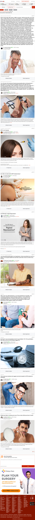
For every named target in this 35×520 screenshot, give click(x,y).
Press (24, 507)
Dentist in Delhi (2, 497)
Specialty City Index (20, 514)
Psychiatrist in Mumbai (8, 504)
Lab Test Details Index (3, 517)
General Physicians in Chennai (13, 499)
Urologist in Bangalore (19, 509)
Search (33, 7)
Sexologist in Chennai (13, 512)
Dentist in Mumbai (8, 497)
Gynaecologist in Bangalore (20, 503)
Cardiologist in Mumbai (8, 501)
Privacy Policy (25, 505)
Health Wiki (24, 514)
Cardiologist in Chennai (14, 501)
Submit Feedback (9, 78)
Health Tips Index (29, 514)
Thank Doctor (9, 167)
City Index (1, 514)
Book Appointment (27, 78)
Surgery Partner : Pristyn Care (26, 502)
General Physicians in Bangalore (19, 500)
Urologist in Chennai (13, 508)
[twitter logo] (32, 497)
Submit (28, 466)
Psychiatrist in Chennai (14, 504)
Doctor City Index (5, 514)
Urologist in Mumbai (7, 508)
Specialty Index (15, 514)
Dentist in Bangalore (19, 497)
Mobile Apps (25, 500)
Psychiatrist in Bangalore (20, 504)
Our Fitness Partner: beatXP (26, 504)
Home (1, 11)
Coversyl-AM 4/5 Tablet (5, 11)
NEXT (33, 451)
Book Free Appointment (25, 1)
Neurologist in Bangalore (20, 508)
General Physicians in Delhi (2, 498)
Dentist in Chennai (14, 497)
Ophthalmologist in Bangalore (20, 511)
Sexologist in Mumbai (8, 512)
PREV (2, 451)
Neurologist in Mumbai (8, 507)
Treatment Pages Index (10, 517)
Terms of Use (25, 501)
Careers (25, 499)
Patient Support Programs (16, 517)
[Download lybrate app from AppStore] (32, 505)
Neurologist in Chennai (14, 507)
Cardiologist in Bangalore (20, 501)
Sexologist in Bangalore (19, 512)
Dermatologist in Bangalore (20, 506)
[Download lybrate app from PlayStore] (32, 503)
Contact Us (25, 498)
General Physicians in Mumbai (8, 499)
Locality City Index (10, 514)
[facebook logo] (30, 497)
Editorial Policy (26, 506)
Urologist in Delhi (2, 507)
